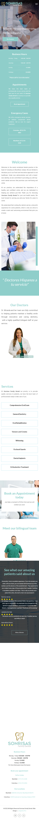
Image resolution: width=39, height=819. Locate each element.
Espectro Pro (22, 811)
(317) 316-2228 (22, 779)
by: (18, 811)
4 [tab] (21, 560)
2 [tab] (16, 560)
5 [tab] (23, 560)
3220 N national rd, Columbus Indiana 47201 (22, 797)
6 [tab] (25, 560)
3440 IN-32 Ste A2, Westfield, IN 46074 (22, 793)
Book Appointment (19, 104)
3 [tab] (19, 560)
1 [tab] (14, 560)
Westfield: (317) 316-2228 (19, 142)
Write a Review (19, 632)
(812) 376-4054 (22, 783)
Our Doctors (10, 39)
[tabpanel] (19, 546)
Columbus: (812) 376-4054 (19, 131)
